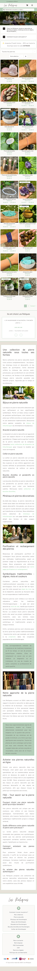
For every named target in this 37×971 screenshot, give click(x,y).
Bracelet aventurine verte (9, 272)
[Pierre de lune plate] (9, 133)
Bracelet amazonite (9, 223)
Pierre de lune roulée (9, 102)
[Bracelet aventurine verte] (9, 255)
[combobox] (18, 51)
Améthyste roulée (28, 175)
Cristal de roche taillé (9, 296)
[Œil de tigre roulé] (27, 230)
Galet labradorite (9, 126)
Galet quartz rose (9, 78)
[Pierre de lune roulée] (9, 85)
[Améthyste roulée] (27, 158)
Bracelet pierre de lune (9, 199)
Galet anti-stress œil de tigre (27, 223)
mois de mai (15, 606)
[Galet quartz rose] (9, 61)
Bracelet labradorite (27, 78)
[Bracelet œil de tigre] (27, 85)
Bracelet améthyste (27, 126)
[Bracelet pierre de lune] (9, 182)
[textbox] (18, 51)
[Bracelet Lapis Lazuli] (9, 230)
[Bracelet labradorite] (27, 61)
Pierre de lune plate (9, 151)
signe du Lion (26, 589)
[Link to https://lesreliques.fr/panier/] (27, 5)
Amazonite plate (27, 272)
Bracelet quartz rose (27, 151)
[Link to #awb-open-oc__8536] (32, 5)
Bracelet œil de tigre (27, 102)
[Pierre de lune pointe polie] (9, 158)
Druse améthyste (28, 199)
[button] (18, 29)
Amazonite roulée (28, 296)
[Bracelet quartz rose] (27, 133)
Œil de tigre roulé (28, 248)
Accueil (13, 22)
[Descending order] (25, 56)
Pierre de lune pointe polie (9, 175)
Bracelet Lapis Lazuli (9, 248)
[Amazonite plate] (27, 255)
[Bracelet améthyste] (27, 109)
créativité (12, 637)
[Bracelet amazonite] (9, 206)
